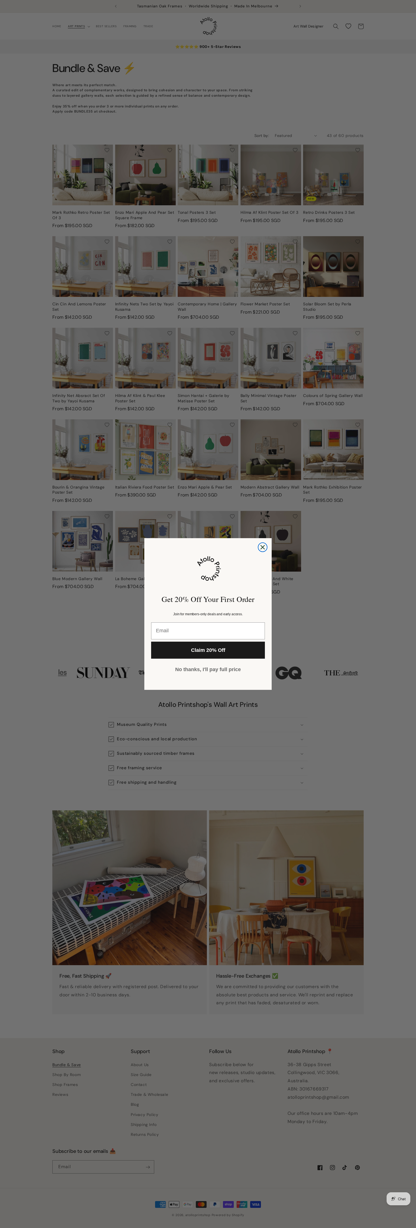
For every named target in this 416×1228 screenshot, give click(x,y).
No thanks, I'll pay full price (208, 669)
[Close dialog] (262, 547)
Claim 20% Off (208, 650)
